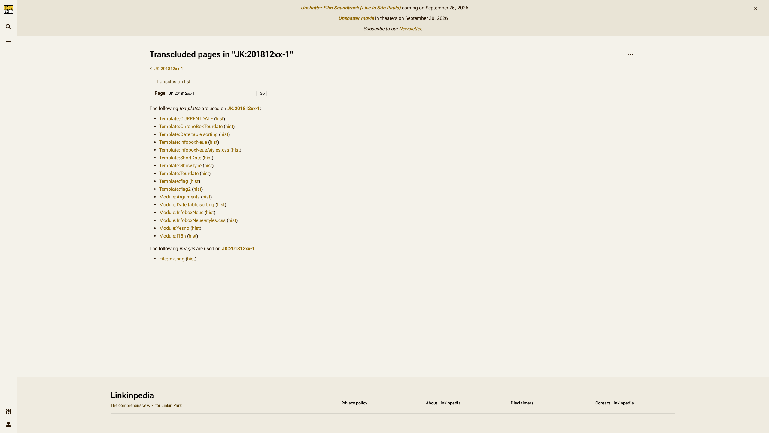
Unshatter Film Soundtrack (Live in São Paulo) (351, 8)
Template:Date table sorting (188, 134)
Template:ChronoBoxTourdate (191, 126)
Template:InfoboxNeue (183, 142)
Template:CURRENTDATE (186, 118)
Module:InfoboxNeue (181, 212)
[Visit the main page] (8, 10)
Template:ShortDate (180, 158)
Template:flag (173, 181)
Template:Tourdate (179, 173)
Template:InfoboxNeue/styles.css (194, 150)
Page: (161, 93)
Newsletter (410, 29)
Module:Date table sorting (186, 204)
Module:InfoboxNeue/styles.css (192, 220)
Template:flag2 (175, 189)
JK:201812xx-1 (168, 68)
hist (219, 118)
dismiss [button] (755, 8)
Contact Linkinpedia (614, 403)
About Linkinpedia (443, 403)
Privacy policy (354, 403)
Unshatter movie (356, 18)
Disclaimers (522, 403)
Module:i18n (172, 236)
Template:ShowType (180, 165)
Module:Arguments (179, 197)
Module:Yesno (174, 228)
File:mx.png (171, 259)
